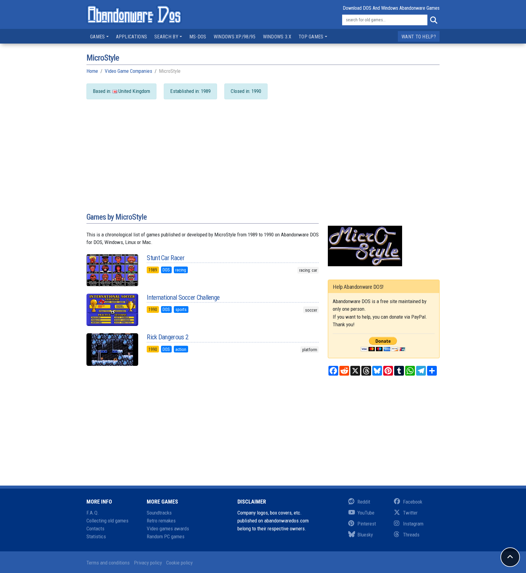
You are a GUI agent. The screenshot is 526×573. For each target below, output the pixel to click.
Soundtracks (159, 513)
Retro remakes (161, 521)
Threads (411, 535)
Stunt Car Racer (165, 258)
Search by (166, 37)
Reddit (363, 502)
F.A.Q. (92, 513)
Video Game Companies (128, 71)
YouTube (365, 513)
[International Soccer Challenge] (112, 310)
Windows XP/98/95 (235, 37)
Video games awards (168, 528)
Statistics (96, 536)
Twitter (410, 513)
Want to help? (419, 37)
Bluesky (365, 535)
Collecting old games (107, 521)
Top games (311, 37)
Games (97, 37)
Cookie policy (179, 563)
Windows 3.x (277, 37)
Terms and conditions (108, 563)
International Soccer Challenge (183, 297)
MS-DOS (197, 37)
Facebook (412, 502)
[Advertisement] (263, 161)
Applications (131, 37)
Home (92, 71)
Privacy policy (148, 563)
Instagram (413, 524)
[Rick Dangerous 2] (112, 349)
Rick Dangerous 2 (167, 337)
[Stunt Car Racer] (112, 270)
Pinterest (366, 524)
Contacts (95, 528)
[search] (433, 20)
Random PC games (165, 536)
